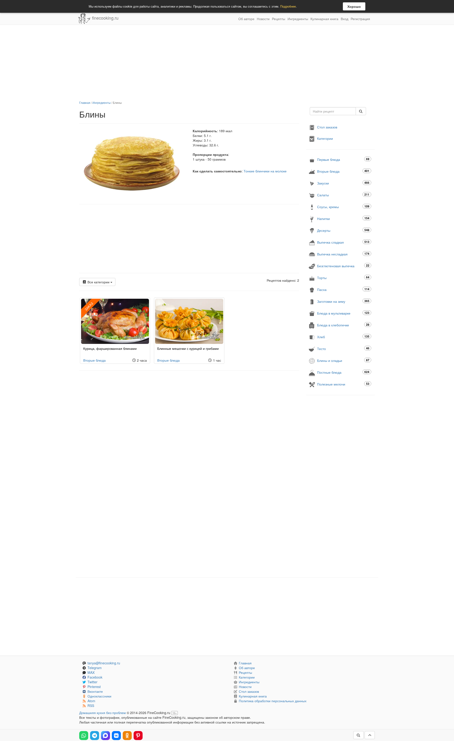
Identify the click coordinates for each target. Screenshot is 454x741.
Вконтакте (95, 691)
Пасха (343, 289)
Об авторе (246, 18)
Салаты (343, 194)
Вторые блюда (94, 360)
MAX (91, 672)
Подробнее (288, 6)
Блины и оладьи (343, 360)
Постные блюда (343, 372)
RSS (90, 705)
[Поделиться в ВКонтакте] (116, 735)
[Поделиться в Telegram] (94, 735)
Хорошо (354, 6)
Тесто (343, 348)
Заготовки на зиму (343, 301)
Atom (91, 700)
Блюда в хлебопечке (343, 324)
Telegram (94, 667)
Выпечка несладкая (343, 253)
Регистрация (360, 18)
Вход (344, 18)
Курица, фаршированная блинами (110, 348)
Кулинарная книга (324, 18)
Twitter (92, 682)
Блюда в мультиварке (343, 313)
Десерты (343, 230)
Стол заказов (327, 127)
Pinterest (94, 686)
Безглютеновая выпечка (343, 265)
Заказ (88, 306)
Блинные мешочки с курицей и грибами (188, 348)
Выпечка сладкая (343, 242)
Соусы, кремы (343, 206)
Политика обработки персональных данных (272, 700)
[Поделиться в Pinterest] (138, 735)
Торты (343, 277)
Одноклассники (99, 696)
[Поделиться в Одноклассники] (127, 735)
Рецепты (278, 18)
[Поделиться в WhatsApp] (83, 735)
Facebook (94, 677)
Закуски (343, 182)
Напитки (343, 218)
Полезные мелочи (343, 383)
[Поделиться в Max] (105, 735)
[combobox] (333, 111)
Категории (325, 138)
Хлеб (343, 336)
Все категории (98, 282)
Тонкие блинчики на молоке (265, 171)
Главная (84, 103)
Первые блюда (343, 159)
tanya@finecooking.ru (103, 663)
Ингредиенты (298, 18)
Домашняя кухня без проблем (102, 712)
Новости (263, 18)
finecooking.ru (104, 18)
